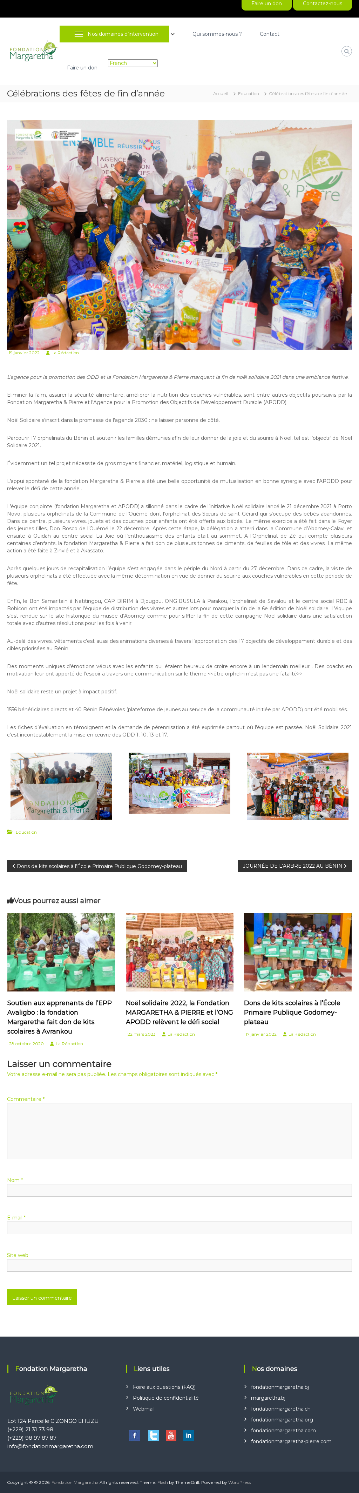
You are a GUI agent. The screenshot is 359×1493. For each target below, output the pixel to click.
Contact (269, 34)
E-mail (16, 1218)
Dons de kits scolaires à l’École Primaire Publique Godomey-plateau (292, 1012)
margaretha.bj (268, 1398)
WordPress (239, 1482)
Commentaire (26, 1099)
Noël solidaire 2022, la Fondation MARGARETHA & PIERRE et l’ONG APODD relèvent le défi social (179, 1012)
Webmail (144, 1409)
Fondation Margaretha (75, 1482)
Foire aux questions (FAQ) (164, 1387)
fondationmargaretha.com (283, 1430)
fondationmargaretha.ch (281, 1409)
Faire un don (82, 68)
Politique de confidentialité (166, 1398)
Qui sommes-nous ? (217, 34)
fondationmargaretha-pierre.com (291, 1441)
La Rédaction (65, 352)
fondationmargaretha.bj (280, 1387)
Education (248, 93)
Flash (162, 1482)
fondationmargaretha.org (282, 1420)
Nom (15, 1180)
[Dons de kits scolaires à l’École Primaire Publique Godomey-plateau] (298, 952)
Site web (17, 1255)
